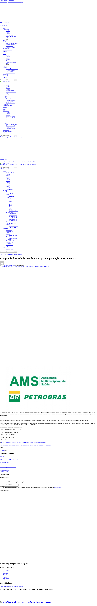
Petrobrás (19, 254)
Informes (10, 254)
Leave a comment (4, 471)
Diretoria (8, 32)
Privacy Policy (57, 487)
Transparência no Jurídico (12, 43)
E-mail (1, 479)
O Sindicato (6, 29)
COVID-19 (3, 254)
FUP (7, 37)
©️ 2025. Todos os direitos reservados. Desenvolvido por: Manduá (25, 602)
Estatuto (8, 33)
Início (4, 28)
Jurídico (5, 42)
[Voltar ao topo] (1, 605)
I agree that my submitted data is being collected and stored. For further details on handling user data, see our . (31, 487)
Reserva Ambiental (7, 50)
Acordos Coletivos (10, 35)
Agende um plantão (10, 44)
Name (1, 477)
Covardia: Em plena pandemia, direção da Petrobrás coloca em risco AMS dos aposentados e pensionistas (26, 445)
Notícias (5, 40)
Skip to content (3, 0)
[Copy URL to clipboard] (16, 450)
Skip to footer (11, 0)
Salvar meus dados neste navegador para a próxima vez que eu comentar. (19, 482)
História (8, 31)
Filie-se (5, 51)
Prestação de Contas (11, 36)
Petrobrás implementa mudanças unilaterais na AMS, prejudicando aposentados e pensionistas (23, 442)
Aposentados (6, 48)
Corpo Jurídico (9, 46)
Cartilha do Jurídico (10, 47)
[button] (6, 162)
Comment (2, 486)
